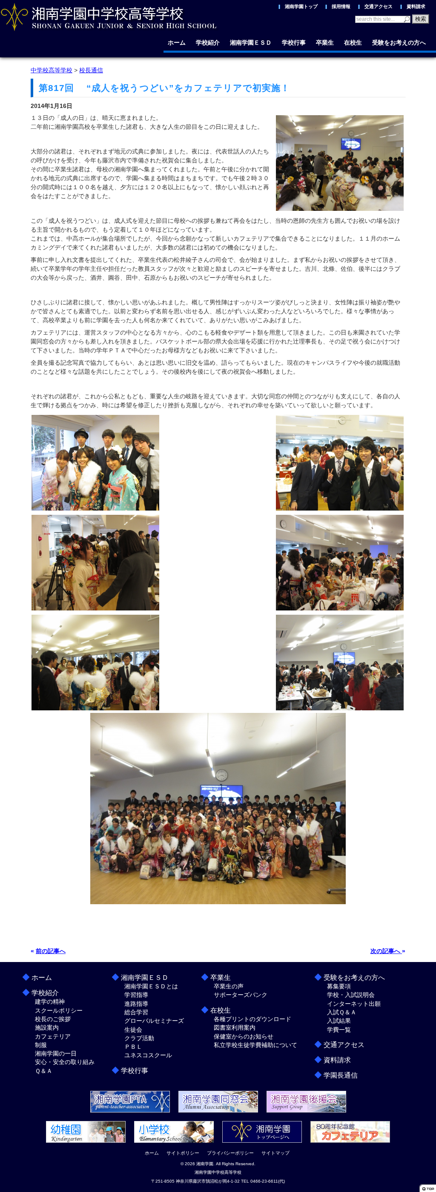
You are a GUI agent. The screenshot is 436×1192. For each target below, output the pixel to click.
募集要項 (339, 986)
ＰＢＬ (133, 1046)
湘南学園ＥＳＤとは (151, 986)
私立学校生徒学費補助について (255, 1045)
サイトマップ (275, 1152)
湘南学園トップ (301, 6)
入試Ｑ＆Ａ (341, 1012)
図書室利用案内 (234, 1027)
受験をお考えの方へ (399, 42)
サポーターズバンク (240, 994)
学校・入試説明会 (351, 994)
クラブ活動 (139, 1038)
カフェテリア (53, 1036)
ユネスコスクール (148, 1055)
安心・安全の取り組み (65, 1062)
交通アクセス (378, 6)
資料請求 (416, 6)
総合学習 (136, 1012)
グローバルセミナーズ (154, 1020)
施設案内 (47, 1027)
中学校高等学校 (51, 70)
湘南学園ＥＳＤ (251, 42)
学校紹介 (208, 42)
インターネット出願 (354, 1003)
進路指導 (136, 1003)
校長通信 (91, 70)
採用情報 (341, 6)
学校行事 (294, 42)
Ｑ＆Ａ (43, 1070)
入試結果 (339, 1020)
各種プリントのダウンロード (252, 1019)
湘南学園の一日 (56, 1053)
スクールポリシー (59, 1010)
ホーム (177, 42)
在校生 (353, 42)
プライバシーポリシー (230, 1152)
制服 (41, 1045)
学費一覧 (339, 1029)
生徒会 (133, 1029)
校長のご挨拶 (53, 1019)
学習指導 (136, 994)
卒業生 (325, 42)
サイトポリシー (182, 1152)
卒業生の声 (229, 986)
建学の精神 (50, 1001)
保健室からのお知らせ (243, 1036)
